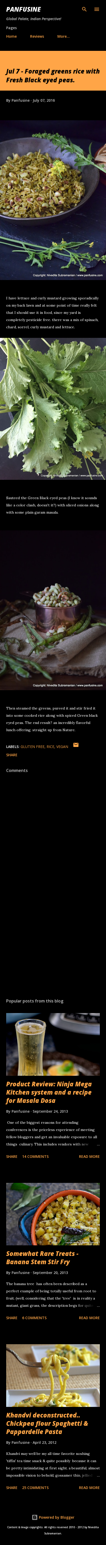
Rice (50, 746)
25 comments (35, 1487)
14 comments (35, 1156)
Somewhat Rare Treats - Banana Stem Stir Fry (42, 1257)
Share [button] (11, 754)
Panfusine (23, 9)
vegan (62, 746)
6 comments (34, 1317)
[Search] (84, 9)
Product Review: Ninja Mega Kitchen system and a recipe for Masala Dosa (49, 1092)
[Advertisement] (53, 945)
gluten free (33, 746)
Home (11, 36)
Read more (89, 1156)
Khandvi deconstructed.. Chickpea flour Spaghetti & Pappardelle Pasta (47, 1423)
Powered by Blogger (56, 1517)
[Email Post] (76, 746)
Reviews (37, 36)
